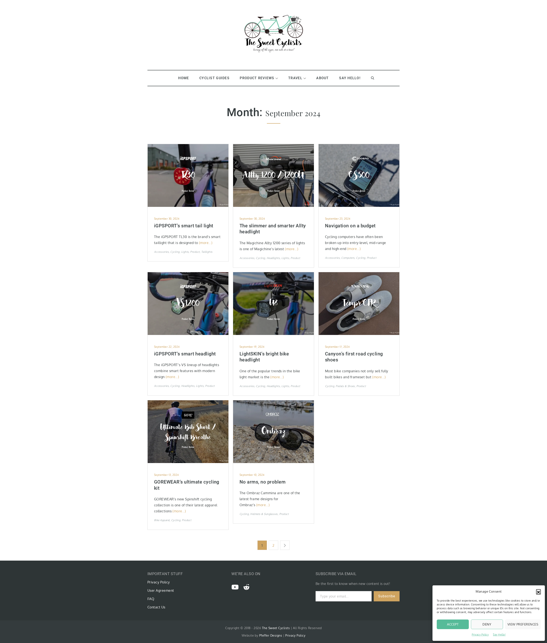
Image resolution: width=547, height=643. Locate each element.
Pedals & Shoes (345, 386)
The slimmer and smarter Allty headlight (273, 229)
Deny (486, 624)
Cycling (174, 251)
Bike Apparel (162, 520)
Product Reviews (257, 78)
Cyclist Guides (214, 78)
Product (195, 251)
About (322, 78)
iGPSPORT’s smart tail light (183, 225)
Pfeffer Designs (270, 635)
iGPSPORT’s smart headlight (185, 354)
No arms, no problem (262, 482)
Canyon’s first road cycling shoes (354, 357)
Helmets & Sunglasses (264, 514)
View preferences (522, 624)
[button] (538, 591)
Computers (347, 257)
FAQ (150, 599)
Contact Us (156, 607)
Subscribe (386, 596)
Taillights (207, 251)
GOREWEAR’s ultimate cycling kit (186, 485)
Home (183, 78)
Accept (453, 624)
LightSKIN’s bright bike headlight (264, 357)
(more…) (205, 243)
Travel (295, 78)
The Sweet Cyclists (276, 628)
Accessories (161, 251)
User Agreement (160, 590)
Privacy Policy (480, 634)
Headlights (273, 258)
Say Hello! (499, 634)
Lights (185, 251)
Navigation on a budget (350, 225)
